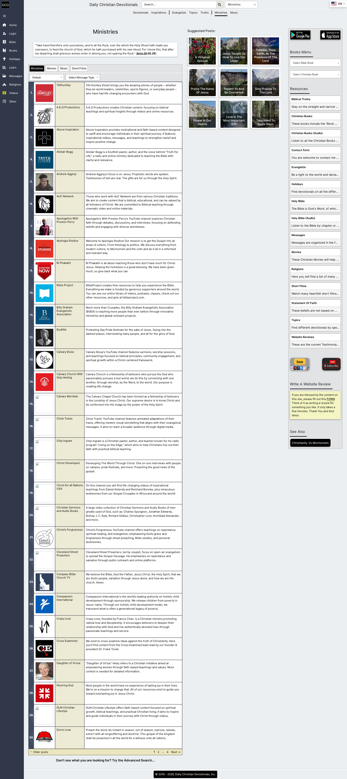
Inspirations (158, 12)
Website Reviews (303, 337)
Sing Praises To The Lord (265, 90)
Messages (298, 235)
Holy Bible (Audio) (303, 218)
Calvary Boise (65, 352)
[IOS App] (330, 35)
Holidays (297, 184)
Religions (297, 269)
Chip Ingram (64, 440)
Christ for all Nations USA (70, 486)
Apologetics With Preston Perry (67, 220)
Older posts (40, 752)
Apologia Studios (67, 240)
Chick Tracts (64, 418)
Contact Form (300, 150)
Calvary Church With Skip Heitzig (70, 375)
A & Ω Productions (68, 107)
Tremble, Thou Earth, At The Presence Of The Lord (265, 55)
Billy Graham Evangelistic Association (65, 311)
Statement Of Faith (304, 303)
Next (175, 752)
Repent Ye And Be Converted (234, 90)
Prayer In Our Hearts (202, 122)
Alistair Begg (65, 151)
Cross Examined (67, 641)
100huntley (64, 85)
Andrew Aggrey (66, 174)
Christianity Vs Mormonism (310, 443)
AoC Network (65, 196)
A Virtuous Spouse (202, 59)
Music (234, 12)
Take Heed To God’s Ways (265, 122)
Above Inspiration (68, 129)
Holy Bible (298, 201)
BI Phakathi (64, 263)
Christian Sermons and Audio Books (68, 509)
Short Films (79, 68)
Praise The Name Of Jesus (202, 90)
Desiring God (65, 685)
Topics (193, 12)
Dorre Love (64, 729)
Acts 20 (142, 53)
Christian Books (302, 116)
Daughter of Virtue (68, 663)
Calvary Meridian (67, 396)
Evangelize (179, 12)
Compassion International (65, 598)
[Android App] (300, 35)
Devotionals (140, 12)
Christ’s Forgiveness (70, 529)
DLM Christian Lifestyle (66, 709)
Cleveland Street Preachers (67, 553)
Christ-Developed (68, 463)
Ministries (221, 12)
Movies (51, 68)
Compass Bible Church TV (66, 575)
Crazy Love (64, 618)
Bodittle (62, 329)
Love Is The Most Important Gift (234, 120)
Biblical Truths (301, 99)
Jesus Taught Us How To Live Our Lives (234, 57)
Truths (204, 12)
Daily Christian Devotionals (113, 4)
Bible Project (65, 285)
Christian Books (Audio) (307, 133)
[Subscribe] (331, 364)
